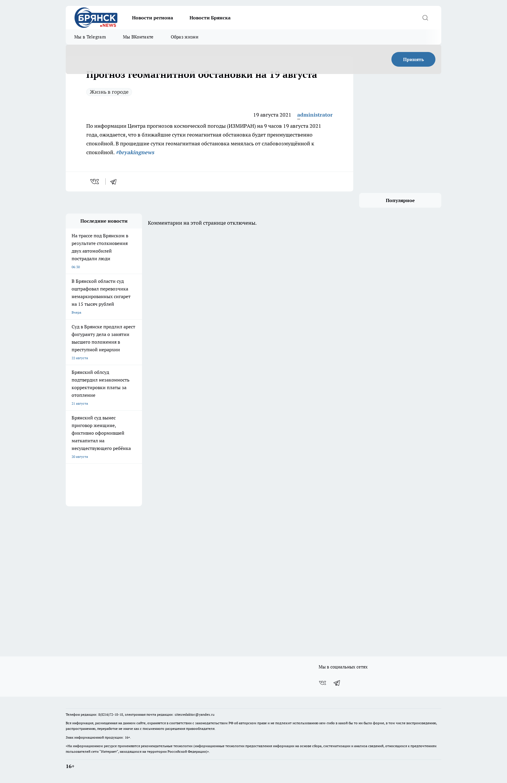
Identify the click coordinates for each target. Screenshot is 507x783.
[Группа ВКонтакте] (322, 683)
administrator (315, 114)
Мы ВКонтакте (138, 37)
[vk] (95, 181)
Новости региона (152, 18)
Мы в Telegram (90, 37)
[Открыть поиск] (425, 17)
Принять (413, 59)
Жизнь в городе (109, 91)
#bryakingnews (135, 152)
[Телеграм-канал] (337, 683)
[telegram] (115, 181)
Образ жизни (184, 37)
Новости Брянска (210, 18)
